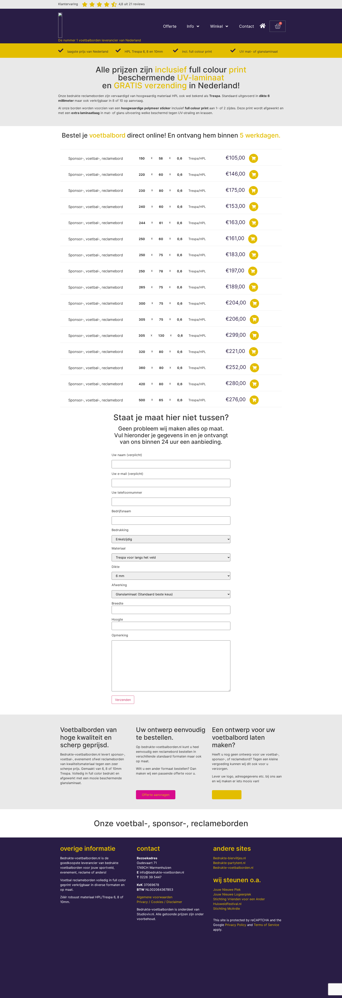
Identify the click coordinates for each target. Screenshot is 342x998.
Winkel (216, 26)
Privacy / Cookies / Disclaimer (159, 902)
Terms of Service (266, 925)
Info (190, 26)
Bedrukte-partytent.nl (229, 863)
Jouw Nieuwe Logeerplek (232, 894)
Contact (246, 26)
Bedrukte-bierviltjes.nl (229, 858)
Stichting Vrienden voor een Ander (239, 899)
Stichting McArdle (226, 909)
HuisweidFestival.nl (227, 904)
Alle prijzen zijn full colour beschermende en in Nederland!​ (171, 77)
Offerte (170, 26)
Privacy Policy (235, 925)
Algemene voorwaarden (154, 897)
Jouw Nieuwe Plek (227, 890)
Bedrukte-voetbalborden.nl (233, 868)
